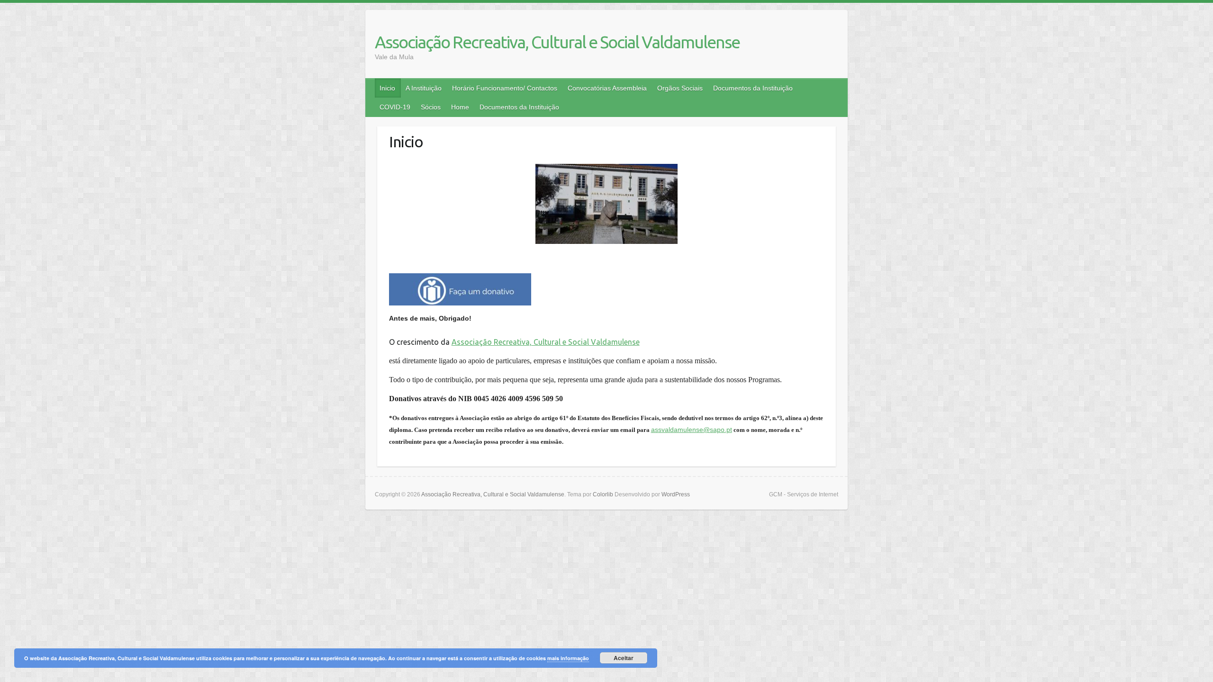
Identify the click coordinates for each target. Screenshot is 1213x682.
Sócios (431, 107)
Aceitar (624, 658)
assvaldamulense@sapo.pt (691, 429)
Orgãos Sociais (680, 88)
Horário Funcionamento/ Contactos (504, 88)
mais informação (568, 658)
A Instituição (424, 88)
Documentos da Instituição (753, 88)
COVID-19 (395, 107)
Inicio (387, 88)
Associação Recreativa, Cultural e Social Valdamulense (557, 42)
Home (460, 107)
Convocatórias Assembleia (607, 88)
